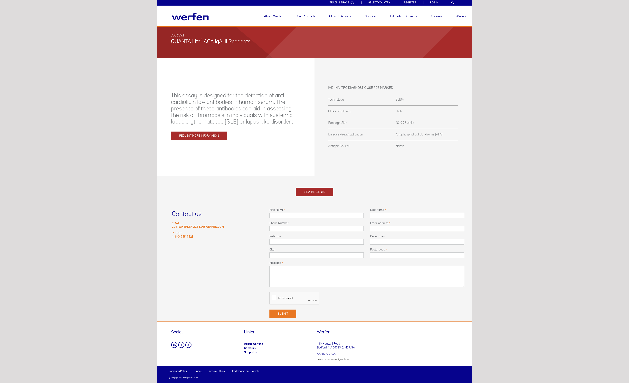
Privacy (198, 371)
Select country (379, 2)
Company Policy (178, 371)
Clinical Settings (340, 16)
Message (275, 263)
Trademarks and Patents (245, 371)
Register (410, 2)
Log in (434, 2)
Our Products (306, 16)
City (272, 249)
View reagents (314, 192)
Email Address (379, 223)
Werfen (461, 16)
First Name (276, 210)
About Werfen (273, 16)
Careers (436, 16)
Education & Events (403, 16)
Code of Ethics (217, 371)
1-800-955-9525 (182, 236)
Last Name (377, 210)
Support (370, 16)
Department (378, 236)
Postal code (377, 249)
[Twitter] (188, 345)
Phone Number (278, 223)
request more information (199, 135)
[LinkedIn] (174, 345)
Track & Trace (339, 2)
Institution (275, 236)
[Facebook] (181, 345)
